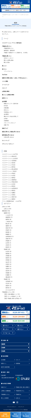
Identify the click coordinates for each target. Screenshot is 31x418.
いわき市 (8, 215)
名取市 (7, 268)
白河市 (7, 243)
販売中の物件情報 (5, 367)
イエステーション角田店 (8, 190)
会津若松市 (9, 236)
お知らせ (4, 206)
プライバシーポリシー (8, 144)
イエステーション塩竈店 (8, 192)
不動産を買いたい (7, 56)
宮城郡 (7, 273)
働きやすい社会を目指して (11, 116)
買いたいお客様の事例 (8, 94)
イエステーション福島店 (8, 199)
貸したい (4, 65)
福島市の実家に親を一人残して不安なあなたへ (14, 78)
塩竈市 (7, 266)
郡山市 (7, 223)
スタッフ (4, 88)
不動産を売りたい (7, 46)
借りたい (4, 69)
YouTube (4, 74)
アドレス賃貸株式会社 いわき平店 (11, 201)
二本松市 (8, 221)
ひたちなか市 (9, 290)
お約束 (5, 118)
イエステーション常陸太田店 (10, 182)
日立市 (7, 283)
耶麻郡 (7, 234)
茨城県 (5, 279)
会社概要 (4, 101)
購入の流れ (7, 62)
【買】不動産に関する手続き (11, 298)
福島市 (7, 226)
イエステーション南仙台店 (9, 156)
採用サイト (5, 98)
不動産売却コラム (8, 48)
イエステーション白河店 (8, 175)
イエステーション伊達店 (8, 173)
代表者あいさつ (8, 112)
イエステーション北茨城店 (9, 160)
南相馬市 (8, 217)
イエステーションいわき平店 (10, 154)
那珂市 (7, 288)
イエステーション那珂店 (8, 167)
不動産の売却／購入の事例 (22, 387)
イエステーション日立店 (8, 165)
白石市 (7, 251)
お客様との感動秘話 (6, 390)
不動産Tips (18, 394)
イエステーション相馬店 (8, 177)
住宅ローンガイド (8, 58)
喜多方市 (8, 228)
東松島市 (8, 277)
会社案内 (6, 114)
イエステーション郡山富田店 (10, 169)
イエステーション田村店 (8, 186)
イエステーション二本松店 (9, 171)
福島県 (5, 213)
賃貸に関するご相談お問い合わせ (11, 131)
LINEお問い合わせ (9, 137)
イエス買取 (5, 81)
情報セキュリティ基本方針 (11, 103)
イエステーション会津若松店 (10, 188)
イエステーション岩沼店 (8, 162)
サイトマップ (5, 140)
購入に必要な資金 (8, 60)
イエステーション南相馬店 (9, 180)
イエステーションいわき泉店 (10, 158)
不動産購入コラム (7, 292)
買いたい (20, 325)
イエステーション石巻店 (8, 194)
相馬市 (7, 219)
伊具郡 (7, 260)
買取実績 (4, 211)
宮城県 (5, 249)
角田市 (7, 258)
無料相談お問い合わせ (8, 135)
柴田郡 (7, 253)
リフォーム (6, 333)
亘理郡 (7, 255)
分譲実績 (6, 120)
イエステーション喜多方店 (9, 197)
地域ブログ (5, 128)
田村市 (7, 247)
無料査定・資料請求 (9, 50)
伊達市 (7, 230)
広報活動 (6, 108)
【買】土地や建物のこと (10, 294)
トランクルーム (8, 71)
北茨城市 (8, 281)
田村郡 (7, 232)
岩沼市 (7, 270)
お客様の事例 (5, 91)
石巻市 (7, 264)
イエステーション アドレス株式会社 (12, 43)
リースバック (5, 84)
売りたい (6, 325)
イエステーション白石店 (8, 184)
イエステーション (6, 14)
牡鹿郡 (7, 275)
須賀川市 (8, 238)
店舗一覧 (6, 125)
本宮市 (7, 245)
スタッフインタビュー (10, 123)
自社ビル (6, 110)
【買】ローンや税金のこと (11, 296)
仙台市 (7, 262)
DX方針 (6, 105)
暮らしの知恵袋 (5, 398)
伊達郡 (7, 241)
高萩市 (7, 285)
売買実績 (18, 363)
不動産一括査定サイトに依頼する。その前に (16, 52)
